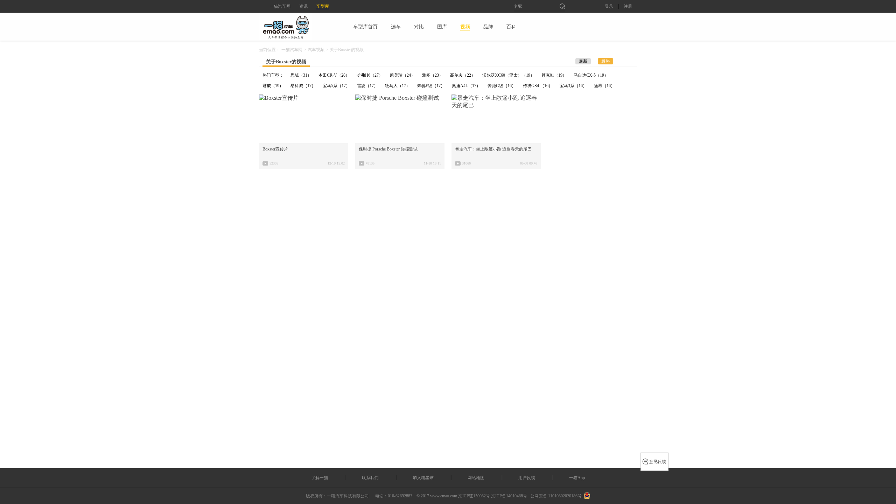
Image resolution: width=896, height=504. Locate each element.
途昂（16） (604, 85)
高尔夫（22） (462, 75)
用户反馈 (526, 477)
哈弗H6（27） (370, 75)
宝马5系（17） (336, 85)
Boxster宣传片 (275, 149)
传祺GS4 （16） (538, 85)
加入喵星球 (423, 477)
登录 (609, 6)
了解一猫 (319, 477)
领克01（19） (554, 75)
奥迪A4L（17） (466, 85)
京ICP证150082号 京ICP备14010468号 (492, 495)
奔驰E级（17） (431, 85)
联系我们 (370, 477)
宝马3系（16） (573, 85)
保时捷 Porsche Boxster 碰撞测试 (388, 149)
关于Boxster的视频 (286, 61)
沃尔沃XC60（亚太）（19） (508, 75)
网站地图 (476, 477)
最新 (583, 61)
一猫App (577, 477)
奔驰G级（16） (502, 85)
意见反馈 (657, 461)
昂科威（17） (303, 85)
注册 (628, 6)
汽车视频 (316, 49)
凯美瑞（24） (402, 75)
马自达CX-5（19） (591, 75)
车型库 (322, 6)
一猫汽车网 (280, 6)
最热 (605, 61)
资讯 (303, 6)
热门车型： (273, 75)
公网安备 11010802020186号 (556, 495)
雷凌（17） (367, 85)
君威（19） (273, 85)
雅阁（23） (432, 75)
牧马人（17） (397, 85)
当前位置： (269, 49)
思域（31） (301, 75)
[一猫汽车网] (298, 26)
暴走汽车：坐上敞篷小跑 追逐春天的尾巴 (493, 149)
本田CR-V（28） (334, 75)
